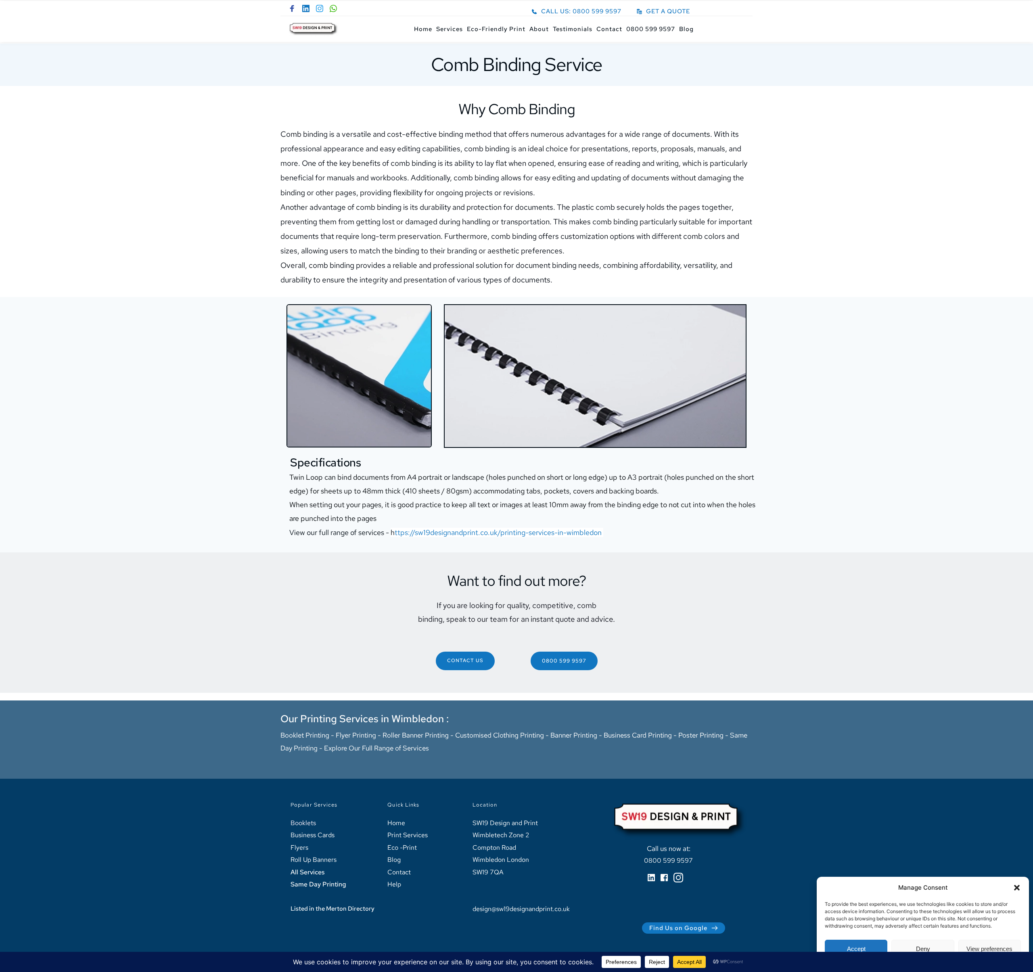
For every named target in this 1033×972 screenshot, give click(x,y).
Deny (923, 948)
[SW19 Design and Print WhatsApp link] (333, 8)
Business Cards (313, 835)
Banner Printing (573, 735)
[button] (1017, 888)
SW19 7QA (489, 872)
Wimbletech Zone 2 (501, 835)
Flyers (299, 847)
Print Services (407, 835)
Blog (394, 859)
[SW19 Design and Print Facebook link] (292, 8)
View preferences (989, 948)
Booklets (303, 823)
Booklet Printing (304, 735)
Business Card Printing (638, 735)
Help (394, 884)
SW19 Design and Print (505, 823)
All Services (307, 872)
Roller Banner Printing (416, 735)
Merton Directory (350, 909)
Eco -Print (402, 847)
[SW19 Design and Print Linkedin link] (305, 8)
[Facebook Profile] (664, 877)
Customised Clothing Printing (500, 735)
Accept (856, 948)
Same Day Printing (318, 884)
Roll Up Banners (314, 859)
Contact (399, 872)
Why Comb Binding (516, 109)
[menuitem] (423, 29)
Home (396, 823)
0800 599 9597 (668, 860)
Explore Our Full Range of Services (376, 748)
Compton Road (494, 847)
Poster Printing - (704, 735)
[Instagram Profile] (678, 877)
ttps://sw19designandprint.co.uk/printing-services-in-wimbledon (498, 532)
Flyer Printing (356, 735)
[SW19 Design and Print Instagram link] (319, 8)
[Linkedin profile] (651, 877)
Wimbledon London (502, 859)
